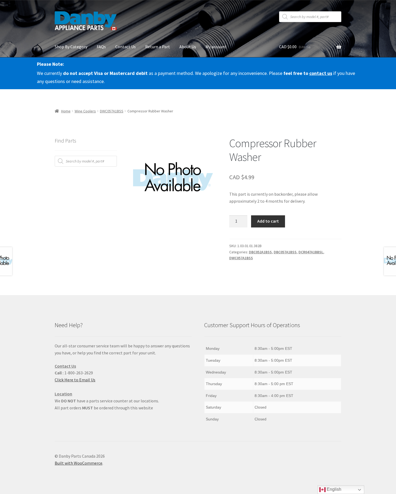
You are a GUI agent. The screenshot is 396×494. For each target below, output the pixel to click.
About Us (187, 46)
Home (66, 111)
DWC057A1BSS (111, 111)
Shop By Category (71, 46)
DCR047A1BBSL (310, 252)
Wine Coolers (85, 111)
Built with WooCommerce (78, 463)
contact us (320, 73)
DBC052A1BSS (260, 252)
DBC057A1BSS (285, 252)
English (333, 489)
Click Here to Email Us (75, 379)
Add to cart (268, 221)
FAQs (101, 46)
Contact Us (125, 46)
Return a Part (157, 46)
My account (216, 46)
